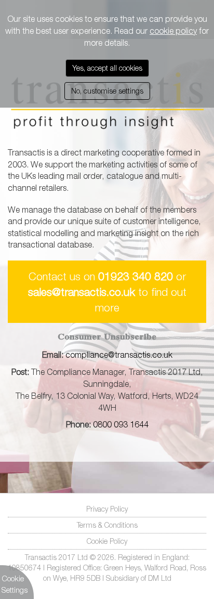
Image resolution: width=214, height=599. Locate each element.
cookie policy (173, 30)
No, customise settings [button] (107, 90)
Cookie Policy (107, 541)
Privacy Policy (107, 508)
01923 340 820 (135, 276)
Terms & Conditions (107, 524)
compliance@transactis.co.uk (118, 354)
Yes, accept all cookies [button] (107, 67)
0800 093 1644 (120, 424)
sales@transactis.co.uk (81, 291)
